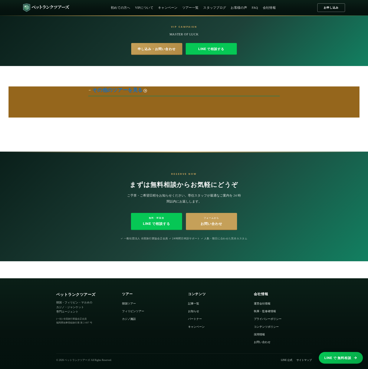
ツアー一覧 (190, 7)
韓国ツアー (129, 303)
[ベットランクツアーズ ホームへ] (46, 7)
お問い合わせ (262, 342)
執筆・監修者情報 (265, 311)
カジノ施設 (129, 318)
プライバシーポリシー (268, 318)
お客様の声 (239, 7)
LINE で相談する (211, 49)
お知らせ (193, 311)
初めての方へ (120, 7)
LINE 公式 (286, 360)
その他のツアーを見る (117, 90)
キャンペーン (168, 7)
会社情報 (269, 7)
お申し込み (331, 7)
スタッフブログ (214, 7)
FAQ (255, 7)
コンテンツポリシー (266, 326)
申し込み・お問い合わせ (157, 49)
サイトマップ (304, 360)
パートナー (195, 318)
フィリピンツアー (133, 311)
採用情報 (259, 334)
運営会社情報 (262, 303)
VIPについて (144, 7)
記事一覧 (193, 303)
